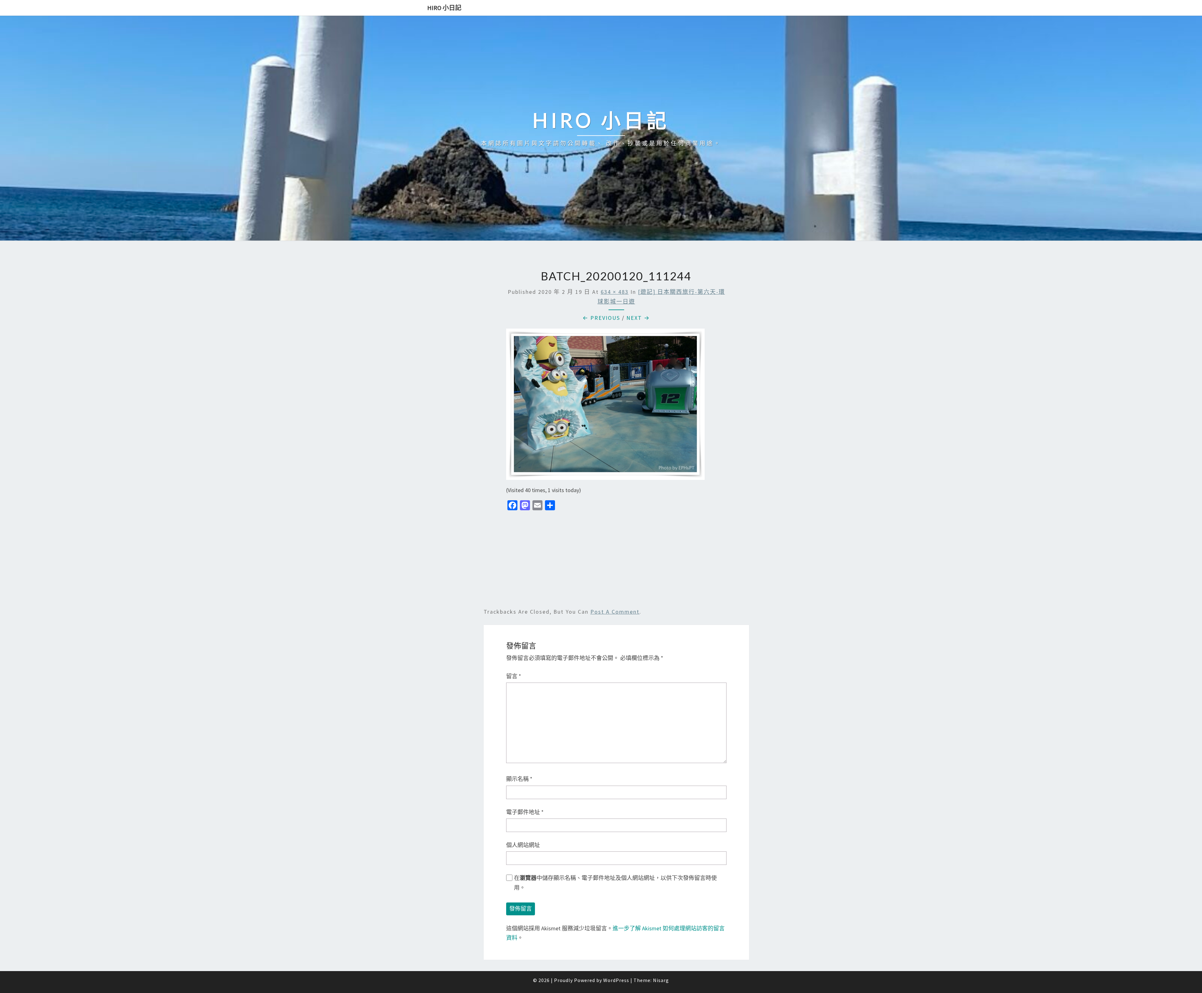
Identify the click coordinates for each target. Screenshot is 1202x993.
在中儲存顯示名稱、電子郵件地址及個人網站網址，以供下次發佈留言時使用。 (615, 882)
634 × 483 (615, 291)
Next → (638, 317)
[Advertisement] (616, 561)
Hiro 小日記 (444, 8)
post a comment (615, 611)
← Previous (601, 317)
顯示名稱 (519, 778)
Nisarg (661, 980)
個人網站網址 (523, 845)
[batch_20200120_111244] (605, 406)
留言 (513, 676)
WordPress (616, 980)
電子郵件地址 (525, 812)
